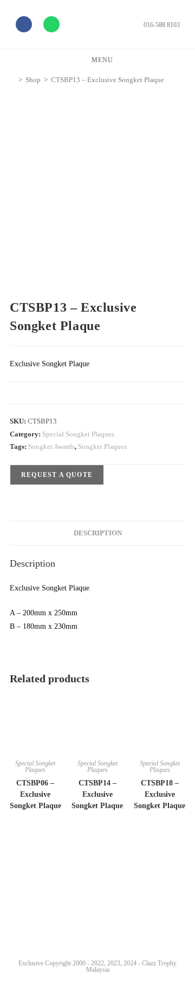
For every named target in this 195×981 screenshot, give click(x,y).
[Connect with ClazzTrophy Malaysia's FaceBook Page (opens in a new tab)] (21, 933)
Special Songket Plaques (78, 434)
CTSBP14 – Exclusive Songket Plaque (97, 794)
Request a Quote (57, 475)
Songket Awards (51, 446)
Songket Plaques (102, 446)
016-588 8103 (162, 25)
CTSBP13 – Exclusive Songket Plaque (107, 80)
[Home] (12, 80)
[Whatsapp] (51, 24)
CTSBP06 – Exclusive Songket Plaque (35, 794)
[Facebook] (24, 24)
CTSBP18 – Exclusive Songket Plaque (159, 794)
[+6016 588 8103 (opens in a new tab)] (172, 930)
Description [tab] (98, 533)
